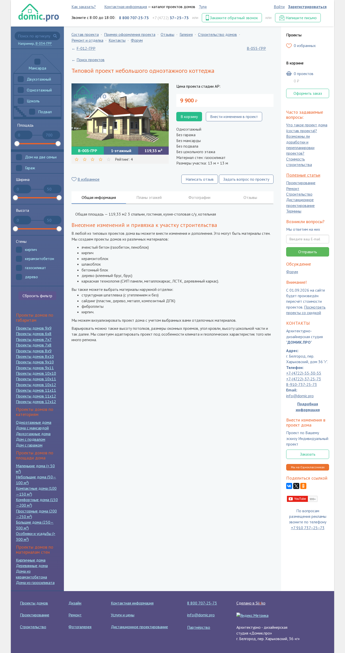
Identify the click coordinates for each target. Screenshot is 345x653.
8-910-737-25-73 (301, 384)
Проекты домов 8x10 (35, 356)
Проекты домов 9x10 (35, 361)
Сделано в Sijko (250, 602)
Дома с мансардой (32, 427)
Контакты (117, 40)
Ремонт (292, 188)
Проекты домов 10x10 (36, 373)
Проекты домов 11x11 (36, 390)
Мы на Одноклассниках (308, 467)
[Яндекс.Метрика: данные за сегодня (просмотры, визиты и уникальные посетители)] (252, 615)
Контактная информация (125, 6)
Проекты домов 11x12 (36, 396)
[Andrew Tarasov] (302, 498)
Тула (203, 6)
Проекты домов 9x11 (35, 367)
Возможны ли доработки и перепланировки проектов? (300, 145)
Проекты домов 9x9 (34, 328)
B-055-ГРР (256, 48)
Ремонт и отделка (87, 40)
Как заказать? (83, 6)
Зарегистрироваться (307, 6)
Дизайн (74, 602)
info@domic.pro (300, 395)
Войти (279, 6)
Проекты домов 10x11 (36, 378)
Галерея (186, 34)
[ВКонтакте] (289, 486)
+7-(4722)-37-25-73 (303, 378)
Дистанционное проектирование (300, 202)
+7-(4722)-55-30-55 (303, 373)
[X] (296, 486)
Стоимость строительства (299, 161)
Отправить (307, 251)
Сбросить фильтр (37, 295)
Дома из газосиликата (35, 582)
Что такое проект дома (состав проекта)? (306, 128)
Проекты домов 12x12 (36, 401)
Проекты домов (34, 602)
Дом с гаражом (29, 445)
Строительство (299, 194)
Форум (137, 40)
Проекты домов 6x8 (34, 333)
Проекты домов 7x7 (34, 339)
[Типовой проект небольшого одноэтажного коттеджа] (120, 115)
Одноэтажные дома (33, 422)
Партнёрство (198, 627)
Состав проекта (85, 34)
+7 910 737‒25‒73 (308, 527)
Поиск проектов (91, 59)
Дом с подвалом (30, 439)
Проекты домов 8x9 (34, 350)
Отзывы (167, 34)
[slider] (16, 143)
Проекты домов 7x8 (34, 344)
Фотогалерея (79, 626)
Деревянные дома (32, 565)
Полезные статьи (303, 175)
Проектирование (300, 182)
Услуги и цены (122, 614)
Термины (293, 211)
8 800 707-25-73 (202, 602)
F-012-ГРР (86, 48)
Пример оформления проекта (129, 34)
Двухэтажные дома (33, 433)
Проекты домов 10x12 (36, 384)
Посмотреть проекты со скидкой (306, 310)
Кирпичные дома (30, 560)
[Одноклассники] (303, 486)
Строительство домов (217, 34)
